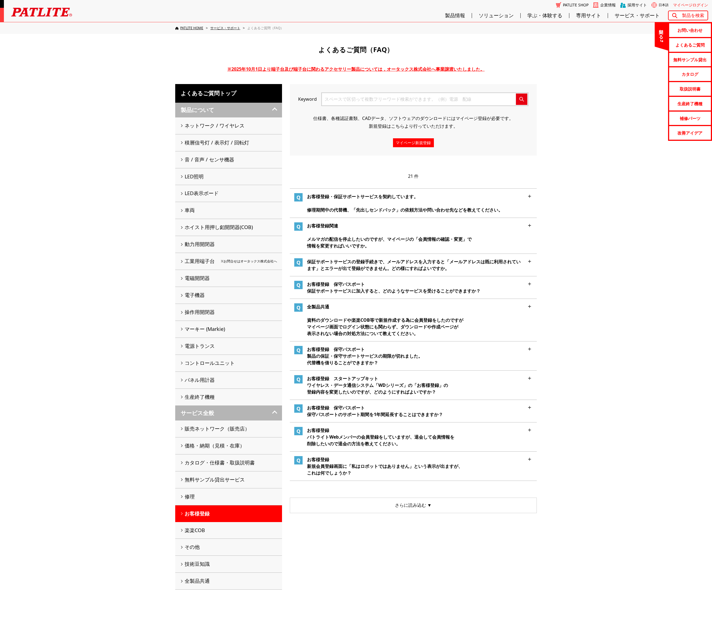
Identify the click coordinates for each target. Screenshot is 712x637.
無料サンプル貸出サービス (215, 479)
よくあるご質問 (690, 45)
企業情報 (608, 5)
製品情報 (455, 15)
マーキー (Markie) (205, 329)
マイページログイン (690, 5)
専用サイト (588, 15)
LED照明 (194, 176)
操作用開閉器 (200, 312)
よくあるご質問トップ (208, 93)
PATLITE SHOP (576, 5)
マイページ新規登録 (413, 142)
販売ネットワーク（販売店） (217, 428)
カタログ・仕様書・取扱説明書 (220, 462)
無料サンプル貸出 (690, 59)
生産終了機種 (690, 103)
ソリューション (496, 15)
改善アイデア (690, 133)
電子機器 (195, 295)
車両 (190, 210)
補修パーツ (690, 118)
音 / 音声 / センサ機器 (209, 159)
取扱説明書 (690, 89)
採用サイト (637, 5)
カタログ (690, 74)
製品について (197, 110)
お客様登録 (197, 513)
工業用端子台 (231, 261)
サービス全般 (197, 413)
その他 (192, 546)
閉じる (661, 32)
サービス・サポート (637, 15)
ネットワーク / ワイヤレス (214, 125)
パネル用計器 (200, 380)
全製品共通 (197, 580)
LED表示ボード (202, 193)
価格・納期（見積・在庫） (215, 445)
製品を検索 (693, 15)
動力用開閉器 (200, 244)
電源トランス (200, 346)
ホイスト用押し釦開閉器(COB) (219, 227)
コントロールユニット (210, 363)
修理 (190, 496)
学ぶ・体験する (544, 15)
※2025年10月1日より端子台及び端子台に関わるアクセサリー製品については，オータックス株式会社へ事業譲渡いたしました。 (356, 69)
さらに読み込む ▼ (413, 505)
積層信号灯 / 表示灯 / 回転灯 (217, 142)
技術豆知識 (197, 563)
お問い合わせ (690, 30)
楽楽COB (195, 530)
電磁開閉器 (197, 278)
